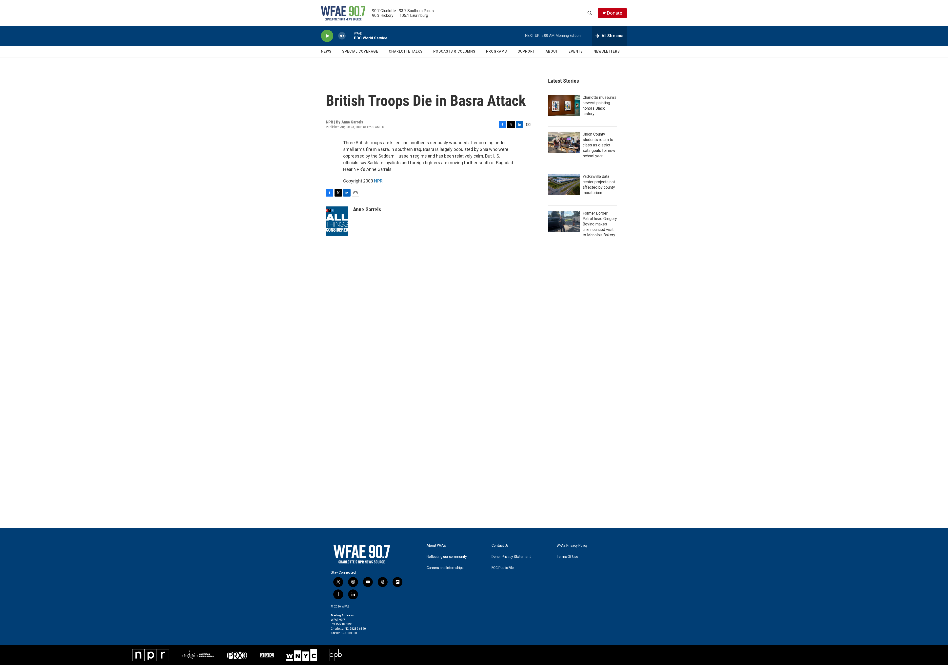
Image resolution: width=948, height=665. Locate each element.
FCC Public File (503, 568)
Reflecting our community (447, 557)
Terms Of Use (567, 557)
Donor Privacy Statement (511, 557)
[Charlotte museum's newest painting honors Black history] (564, 105)
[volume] (342, 35)
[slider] (350, 35)
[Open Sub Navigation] (335, 51)
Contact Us (500, 545)
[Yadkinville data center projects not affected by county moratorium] (564, 184)
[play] (327, 36)
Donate (614, 13)
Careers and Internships (445, 568)
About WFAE (436, 545)
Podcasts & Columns (454, 51)
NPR (378, 180)
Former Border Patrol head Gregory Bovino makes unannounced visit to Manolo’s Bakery (600, 224)
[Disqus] (474, 334)
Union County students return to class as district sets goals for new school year (599, 145)
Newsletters (606, 51)
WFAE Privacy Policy (572, 545)
